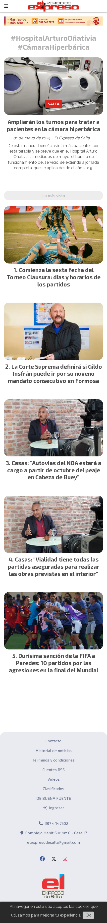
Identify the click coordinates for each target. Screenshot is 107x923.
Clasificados (53, 788)
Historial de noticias (54, 750)
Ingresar (56, 807)
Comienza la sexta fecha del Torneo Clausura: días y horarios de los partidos (54, 277)
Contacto (53, 740)
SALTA (53, 103)
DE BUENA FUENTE (53, 798)
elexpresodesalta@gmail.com (53, 842)
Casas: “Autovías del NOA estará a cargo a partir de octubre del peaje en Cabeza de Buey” (54, 470)
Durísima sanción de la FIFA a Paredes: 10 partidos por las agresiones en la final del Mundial (53, 663)
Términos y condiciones (54, 760)
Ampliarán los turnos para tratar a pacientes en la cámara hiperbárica (53, 125)
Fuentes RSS (53, 769)
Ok (88, 915)
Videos (54, 779)
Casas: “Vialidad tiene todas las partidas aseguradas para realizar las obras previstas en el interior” (53, 566)
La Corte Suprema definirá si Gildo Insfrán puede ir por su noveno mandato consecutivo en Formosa (55, 373)
